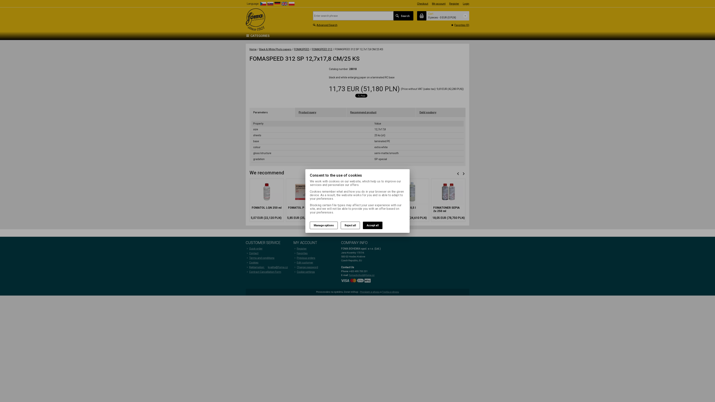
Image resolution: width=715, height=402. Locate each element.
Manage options (324, 225)
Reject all (350, 225)
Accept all (373, 225)
